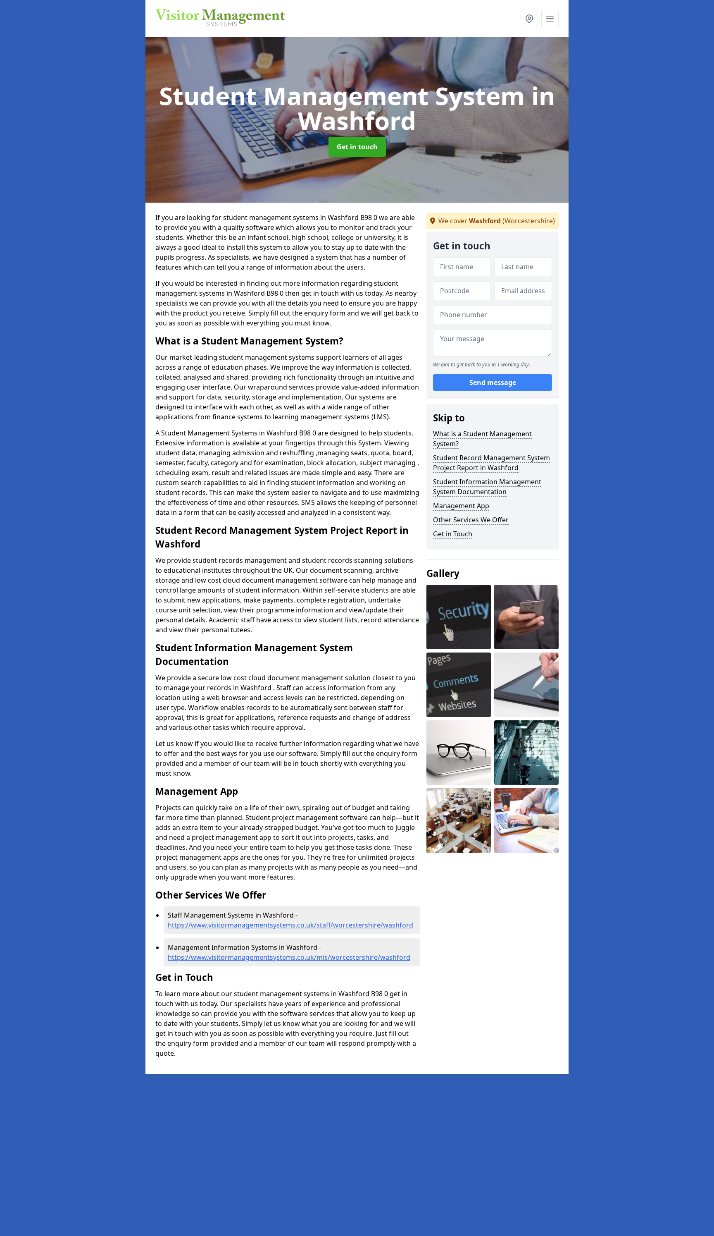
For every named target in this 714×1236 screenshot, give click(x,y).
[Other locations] (529, 18)
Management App (461, 505)
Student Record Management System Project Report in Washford (491, 462)
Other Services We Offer (471, 519)
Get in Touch (452, 533)
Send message (492, 382)
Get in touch (357, 146)
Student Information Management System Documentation (487, 486)
